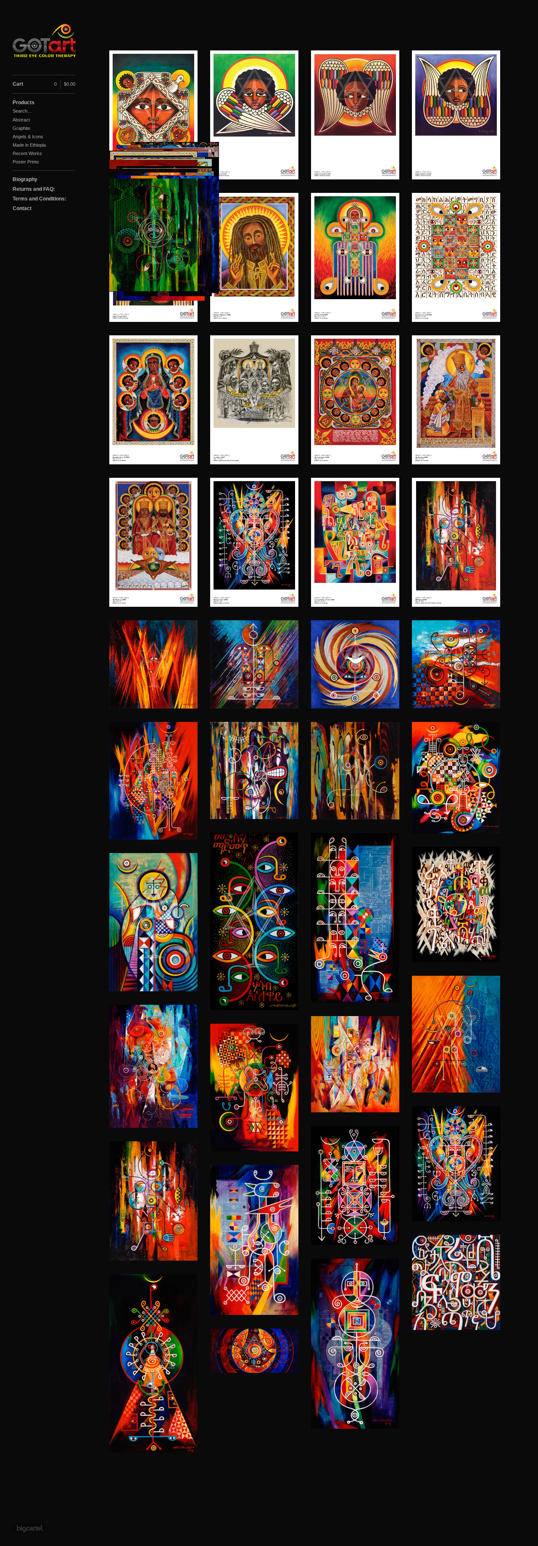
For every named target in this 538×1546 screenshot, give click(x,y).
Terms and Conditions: (39, 199)
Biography (25, 179)
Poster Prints (26, 161)
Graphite (21, 128)
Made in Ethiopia (29, 144)
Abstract (21, 119)
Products (23, 102)
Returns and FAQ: (34, 189)
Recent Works (27, 153)
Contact (22, 208)
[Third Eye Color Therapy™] (44, 42)
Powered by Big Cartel (29, 1528)
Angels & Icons (28, 136)
